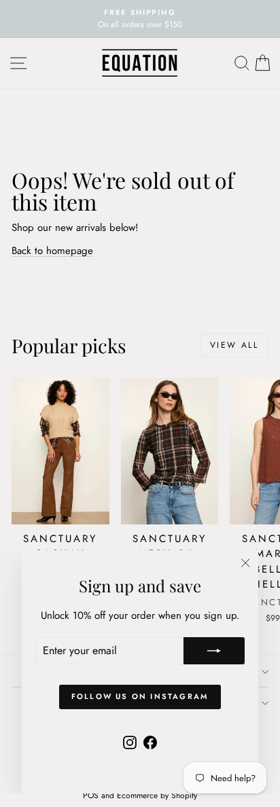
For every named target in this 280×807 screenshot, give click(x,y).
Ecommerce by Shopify (157, 795)
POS (91, 795)
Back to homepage (52, 250)
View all (234, 345)
